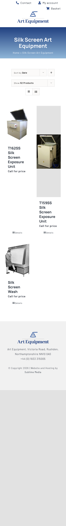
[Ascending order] (51, 72)
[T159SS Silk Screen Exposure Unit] (49, 151)
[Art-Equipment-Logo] (33, 12)
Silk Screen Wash (14, 287)
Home (16, 52)
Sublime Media (33, 372)
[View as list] (36, 91)
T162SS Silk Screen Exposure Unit (16, 157)
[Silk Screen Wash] (17, 260)
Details (18, 232)
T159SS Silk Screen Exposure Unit (47, 212)
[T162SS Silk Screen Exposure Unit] (17, 124)
